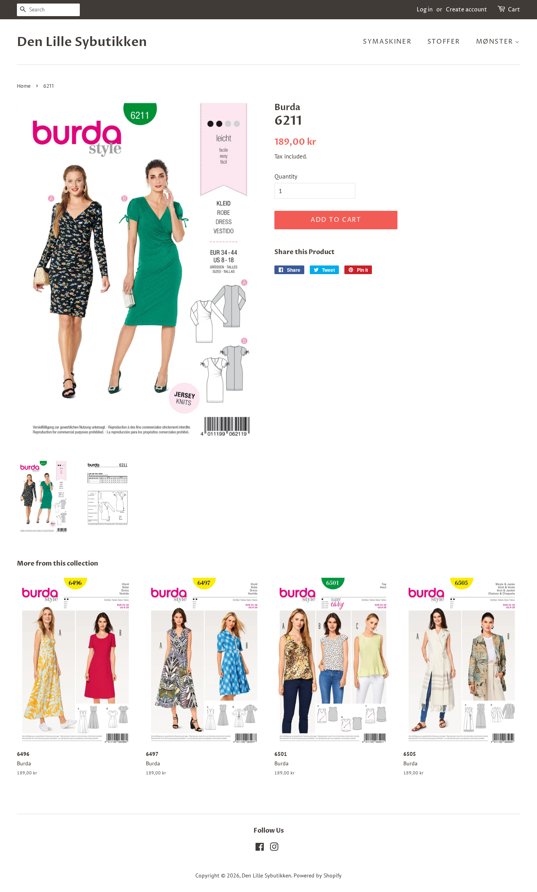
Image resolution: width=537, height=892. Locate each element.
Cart (514, 9)
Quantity (285, 176)
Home (24, 86)
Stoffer (443, 41)
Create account (466, 9)
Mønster (495, 41)
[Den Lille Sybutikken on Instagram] (274, 848)
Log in (425, 9)
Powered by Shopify (318, 875)
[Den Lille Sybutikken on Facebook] (259, 848)
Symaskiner (387, 41)
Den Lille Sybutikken (82, 42)
